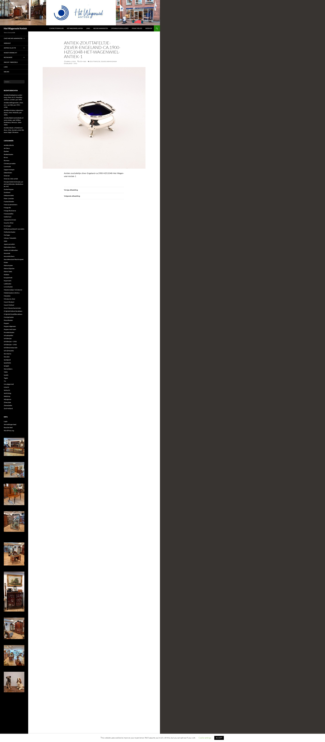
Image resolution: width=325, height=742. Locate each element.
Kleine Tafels (8, 271)
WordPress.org (9, 430)
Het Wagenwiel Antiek (15, 28)
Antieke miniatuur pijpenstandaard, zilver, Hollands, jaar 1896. (13, 112)
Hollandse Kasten (9, 232)
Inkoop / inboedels (11, 62)
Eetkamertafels (9, 195)
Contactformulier (56, 28)
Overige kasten (9, 317)
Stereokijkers (8, 369)
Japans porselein (9, 244)
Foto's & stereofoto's (10, 205)
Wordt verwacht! (10, 53)
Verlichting (7, 393)
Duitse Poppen (9, 189)
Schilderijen (8, 338)
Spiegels (6, 366)
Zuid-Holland (8, 408)
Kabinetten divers (9, 247)
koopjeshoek (8, 278)
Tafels (6, 372)
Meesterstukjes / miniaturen (13, 290)
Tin (5, 381)
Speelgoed (7, 360)
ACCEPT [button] (219, 738)
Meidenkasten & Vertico (12, 293)
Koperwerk (7, 281)
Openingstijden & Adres (119, 28)
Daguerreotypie (9, 170)
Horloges (7, 235)
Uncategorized (9, 384)
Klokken (6, 275)
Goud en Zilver (9, 223)
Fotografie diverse (10, 211)
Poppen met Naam (10, 329)
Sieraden (7, 357)
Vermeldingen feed (10, 424)
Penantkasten (8, 320)
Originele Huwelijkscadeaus (13, 314)
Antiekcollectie (10, 48)
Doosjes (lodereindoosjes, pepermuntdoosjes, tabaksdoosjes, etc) (13, 184)
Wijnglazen (7, 399)
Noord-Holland (9, 305)
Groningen (7, 226)
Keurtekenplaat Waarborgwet (13, 259)
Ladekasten (7, 284)
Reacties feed (8, 427)
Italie (5, 241)
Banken (6, 151)
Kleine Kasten (8, 265)
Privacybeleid (137, 28)
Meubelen (7, 296)
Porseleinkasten (9, 332)
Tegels (6, 378)
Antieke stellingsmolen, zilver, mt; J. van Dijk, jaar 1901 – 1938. (13, 105)
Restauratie (8, 57)
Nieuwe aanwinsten (100, 28)
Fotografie (7, 208)
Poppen (6, 323)
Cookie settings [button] (205, 738)
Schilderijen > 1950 (10, 341)
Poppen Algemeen (10, 326)
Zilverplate (7, 402)
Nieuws (6, 72)
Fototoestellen (8, 214)
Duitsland (7, 192)
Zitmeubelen (8, 405)
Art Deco (7, 148)
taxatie (6, 375)
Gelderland (7, 217)
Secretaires (7, 354)
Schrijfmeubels (9, 351)
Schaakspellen (8, 335)
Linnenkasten (8, 287)
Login (5, 421)
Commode (7, 166)
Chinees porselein (10, 163)
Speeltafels (7, 363)
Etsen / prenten (9, 198)
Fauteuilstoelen (9, 201)
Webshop (148, 28)
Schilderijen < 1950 (10, 345)
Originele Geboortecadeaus (13, 311)
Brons (6, 157)
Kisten (6, 262)
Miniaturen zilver (9, 299)
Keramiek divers (9, 256)
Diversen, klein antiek (11, 179)
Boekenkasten (8, 154)
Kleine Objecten (9, 268)
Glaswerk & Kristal (10, 220)
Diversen (7, 176)
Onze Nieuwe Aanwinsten (13, 38)
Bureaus (6, 160)
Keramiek (7, 253)
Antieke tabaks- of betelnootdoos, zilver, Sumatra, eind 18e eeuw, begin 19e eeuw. (14, 130)
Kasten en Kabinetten (11, 250)
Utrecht (6, 387)
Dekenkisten (8, 173)
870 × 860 (82, 61)
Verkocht (7, 390)
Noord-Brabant (9, 302)
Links (88, 28)
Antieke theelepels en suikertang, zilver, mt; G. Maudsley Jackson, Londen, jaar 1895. (13, 97)
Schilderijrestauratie (10, 348)
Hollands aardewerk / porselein (14, 229)
